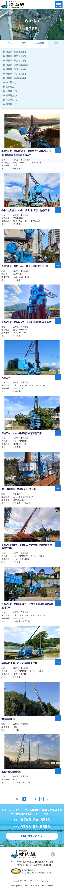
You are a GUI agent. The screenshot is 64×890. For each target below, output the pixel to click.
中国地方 (10, 100)
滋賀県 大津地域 (14, 51)
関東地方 (10, 86)
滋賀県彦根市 (8, 719)
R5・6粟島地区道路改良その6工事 (18, 489)
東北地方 (10, 82)
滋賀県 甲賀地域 (14, 60)
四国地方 (10, 104)
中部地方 (10, 91)
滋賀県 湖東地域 (14, 69)
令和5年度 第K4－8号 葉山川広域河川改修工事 (25, 210)
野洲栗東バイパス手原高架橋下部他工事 (21, 433)
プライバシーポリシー (40, 881)
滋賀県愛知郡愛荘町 (11, 772)
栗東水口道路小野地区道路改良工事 (19, 663)
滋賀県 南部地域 (14, 56)
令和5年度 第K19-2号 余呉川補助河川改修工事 (26, 322)
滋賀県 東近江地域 (15, 65)
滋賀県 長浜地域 (14, 73)
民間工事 (5, 378)
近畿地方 (10, 95)
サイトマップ (19, 881)
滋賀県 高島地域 (14, 78)
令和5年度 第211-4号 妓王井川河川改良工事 (24, 266)
